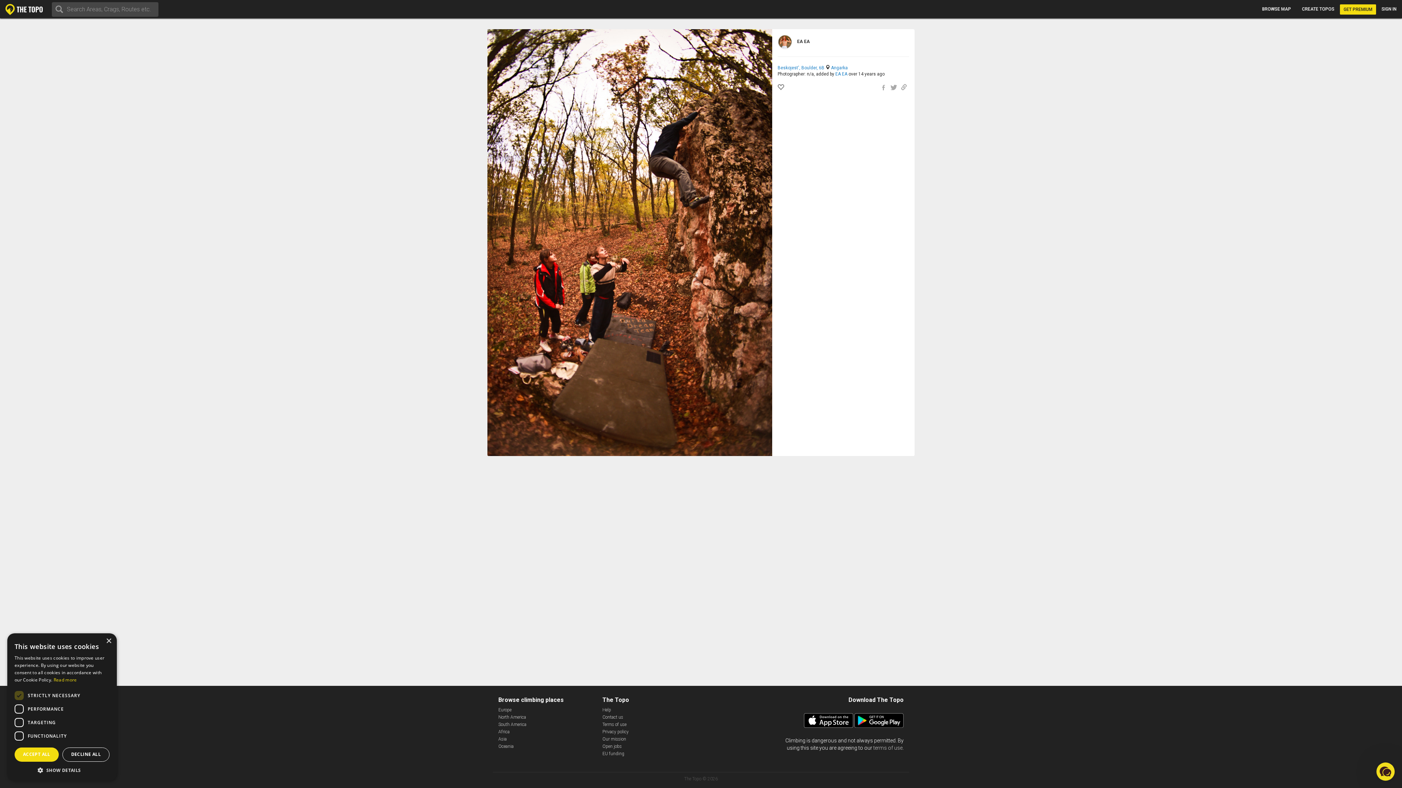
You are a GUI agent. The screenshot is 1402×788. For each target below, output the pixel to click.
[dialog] (62, 707)
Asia (502, 739)
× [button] (108, 641)
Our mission (614, 739)
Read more (65, 680)
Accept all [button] (36, 754)
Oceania (506, 746)
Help (606, 709)
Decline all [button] (86, 754)
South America (512, 724)
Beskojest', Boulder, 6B (801, 67)
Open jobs (612, 746)
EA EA (841, 74)
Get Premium (1358, 9)
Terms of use (614, 724)
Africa (504, 731)
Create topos (1318, 9)
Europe (505, 709)
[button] (62, 769)
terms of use (888, 748)
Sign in (1389, 9)
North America (512, 717)
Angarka (839, 67)
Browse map (1276, 9)
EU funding (613, 753)
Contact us (612, 717)
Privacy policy (615, 731)
